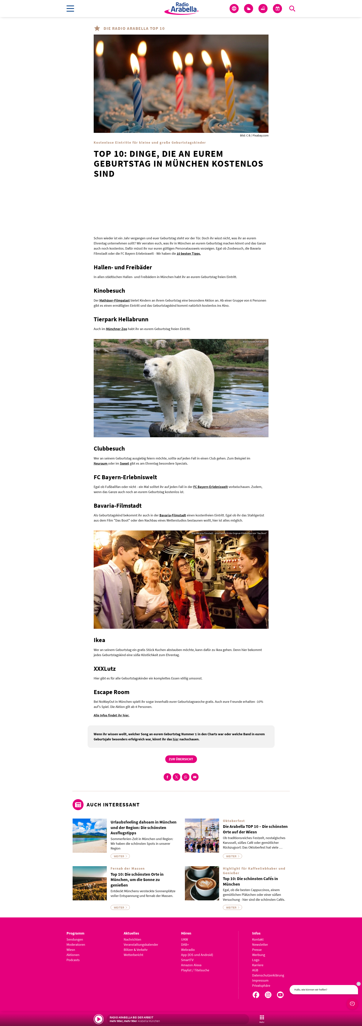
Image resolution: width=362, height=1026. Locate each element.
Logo (255, 960)
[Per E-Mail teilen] (195, 777)
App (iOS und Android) (197, 955)
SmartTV (187, 960)
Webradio (188, 949)
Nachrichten (132, 939)
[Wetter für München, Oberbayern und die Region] (248, 8)
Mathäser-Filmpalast (114, 300)
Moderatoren (76, 944)
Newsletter (260, 944)
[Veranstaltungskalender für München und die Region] (277, 8)
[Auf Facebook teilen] (167, 777)
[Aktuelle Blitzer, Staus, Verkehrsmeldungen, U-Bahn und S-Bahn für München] (263, 8)
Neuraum (101, 463)
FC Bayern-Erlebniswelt (210, 487)
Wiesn (71, 949)
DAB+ (185, 944)
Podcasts (73, 960)
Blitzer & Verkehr (136, 949)
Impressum (260, 980)
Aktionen (73, 955)
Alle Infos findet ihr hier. (111, 715)
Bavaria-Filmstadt (172, 515)
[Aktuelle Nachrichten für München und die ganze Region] (234, 8)
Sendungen (75, 939)
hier (176, 739)
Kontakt (258, 939)
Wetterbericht (133, 955)
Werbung (258, 955)
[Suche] (292, 8)
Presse (257, 949)
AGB (255, 970)
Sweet (124, 463)
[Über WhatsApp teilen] (185, 777)
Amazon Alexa (191, 965)
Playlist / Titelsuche (195, 970)
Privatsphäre (261, 985)
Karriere (257, 965)
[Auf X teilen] (176, 777)
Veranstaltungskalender (141, 944)
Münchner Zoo (116, 329)
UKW (184, 939)
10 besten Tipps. (189, 253)
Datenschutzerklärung (268, 975)
